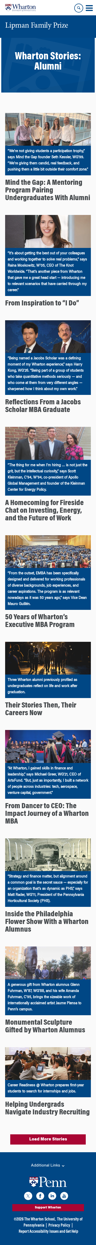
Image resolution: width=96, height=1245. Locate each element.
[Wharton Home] (20, 8)
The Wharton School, (40, 1219)
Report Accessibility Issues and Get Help (48, 1232)
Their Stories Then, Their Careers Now (40, 709)
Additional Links (46, 1165)
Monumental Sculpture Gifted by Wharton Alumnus (45, 1026)
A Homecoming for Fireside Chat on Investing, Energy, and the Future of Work (44, 510)
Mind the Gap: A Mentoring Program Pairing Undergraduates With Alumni (47, 190)
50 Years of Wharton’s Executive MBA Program (40, 621)
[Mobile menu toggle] (89, 8)
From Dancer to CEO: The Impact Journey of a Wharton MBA (47, 814)
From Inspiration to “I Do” (42, 303)
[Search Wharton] (78, 8)
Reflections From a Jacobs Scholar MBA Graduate (43, 406)
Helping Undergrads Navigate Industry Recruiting (47, 1108)
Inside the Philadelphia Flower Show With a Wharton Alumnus (47, 922)
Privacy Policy (59, 1226)
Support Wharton (48, 1207)
